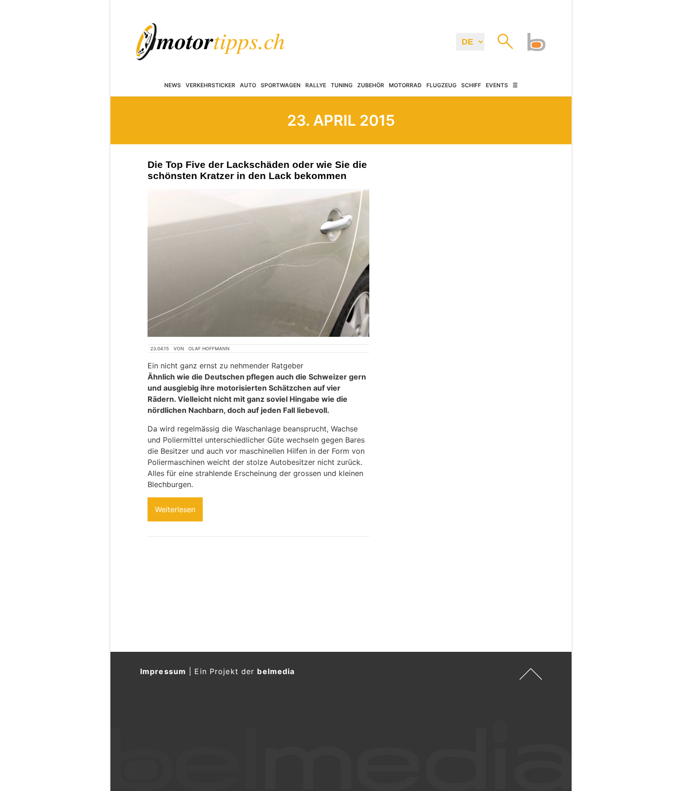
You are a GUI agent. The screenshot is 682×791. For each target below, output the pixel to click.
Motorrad (405, 85)
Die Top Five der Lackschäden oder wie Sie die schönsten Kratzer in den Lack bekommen (257, 170)
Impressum (163, 671)
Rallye (315, 85)
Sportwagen (281, 85)
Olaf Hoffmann (209, 348)
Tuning (342, 85)
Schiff (471, 85)
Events (497, 85)
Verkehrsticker (210, 85)
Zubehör (370, 85)
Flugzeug (441, 85)
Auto (248, 85)
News (172, 85)
